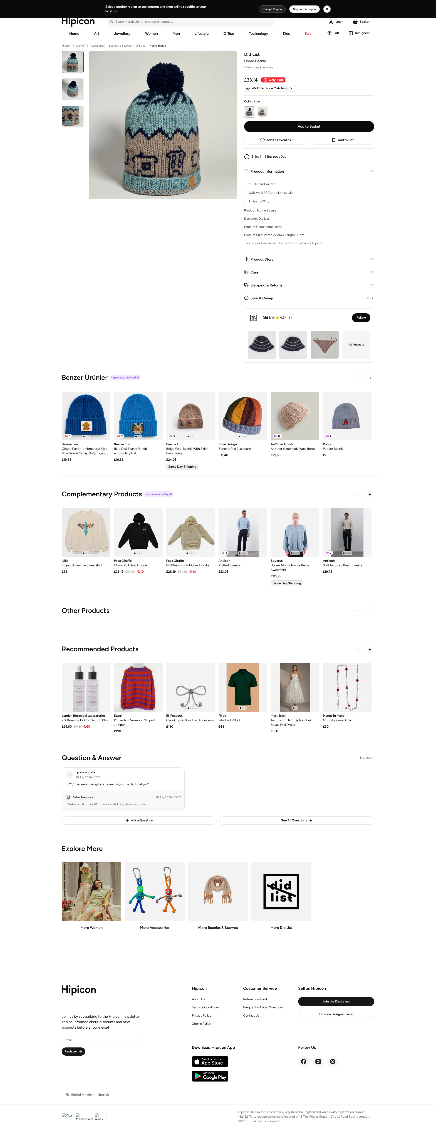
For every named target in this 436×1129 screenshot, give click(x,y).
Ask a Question (142, 820)
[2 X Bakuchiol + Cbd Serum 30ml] (86, 687)
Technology (258, 33)
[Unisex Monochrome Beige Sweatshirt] (295, 532)
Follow (361, 318)
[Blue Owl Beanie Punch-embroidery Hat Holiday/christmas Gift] (138, 416)
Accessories (97, 45)
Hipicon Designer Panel (336, 1014)
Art (96, 33)
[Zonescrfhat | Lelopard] (242, 416)
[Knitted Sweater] (242, 532)
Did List (140, 45)
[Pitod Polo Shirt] (242, 687)
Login (339, 22)
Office (228, 33)
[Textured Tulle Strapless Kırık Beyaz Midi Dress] (295, 687)
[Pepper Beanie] (347, 416)
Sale (308, 33)
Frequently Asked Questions (263, 1007)
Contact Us (251, 1015)
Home (74, 33)
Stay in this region (304, 9)
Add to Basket (309, 126)
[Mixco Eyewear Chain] (347, 687)
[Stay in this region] (327, 9)
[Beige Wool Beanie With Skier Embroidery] (190, 416)
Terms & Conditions (206, 1007)
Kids (286, 33)
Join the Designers (336, 1001)
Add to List (346, 140)
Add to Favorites (279, 140)
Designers (362, 33)
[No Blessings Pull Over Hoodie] (190, 532)
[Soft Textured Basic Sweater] (347, 532)
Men (176, 33)
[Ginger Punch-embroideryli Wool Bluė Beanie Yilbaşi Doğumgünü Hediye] (86, 416)
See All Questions (294, 820)
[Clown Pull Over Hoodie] (138, 532)
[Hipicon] (78, 22)
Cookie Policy (201, 1024)
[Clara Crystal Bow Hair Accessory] (190, 687)
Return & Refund (255, 999)
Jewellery (122, 33)
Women (151, 33)
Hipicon (66, 45)
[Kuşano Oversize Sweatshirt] (86, 532)
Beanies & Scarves (120, 45)
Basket (365, 22)
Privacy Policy (201, 1015)
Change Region (272, 9)
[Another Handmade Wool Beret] (295, 416)
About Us (198, 999)
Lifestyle (202, 33)
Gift (336, 33)
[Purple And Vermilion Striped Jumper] (138, 687)
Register (70, 1051)
